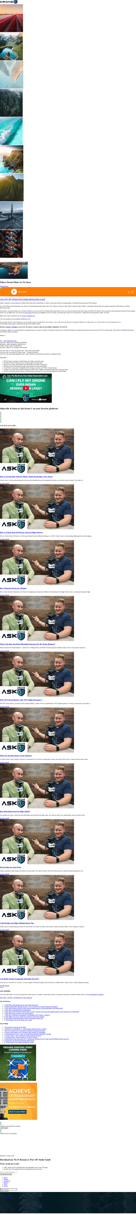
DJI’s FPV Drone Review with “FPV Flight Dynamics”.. (21, 700)
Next (6, 286)
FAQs (5, 1184)
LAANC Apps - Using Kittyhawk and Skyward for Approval (23, 1035)
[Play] (14, 291)
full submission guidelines (96, 994)
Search (6, 1186)
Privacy (8, 1198)
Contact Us (7, 1181)
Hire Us (6, 1182)
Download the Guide (6, 1174)
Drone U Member (11, 327)
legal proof (28, 312)
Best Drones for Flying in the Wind (15, 1027)
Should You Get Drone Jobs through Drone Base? (19, 1040)
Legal (7, 1197)
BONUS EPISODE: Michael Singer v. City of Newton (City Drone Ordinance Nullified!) (31, 1006)
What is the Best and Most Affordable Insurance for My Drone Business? (27, 644)
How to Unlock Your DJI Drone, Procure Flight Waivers (21, 532)
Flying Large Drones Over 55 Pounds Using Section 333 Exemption (25, 1032)
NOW (124, 330)
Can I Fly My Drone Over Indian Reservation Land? (22, 299)
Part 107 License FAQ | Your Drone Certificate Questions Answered (25, 1030)
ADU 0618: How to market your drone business (19, 1013)
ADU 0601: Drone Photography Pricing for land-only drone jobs (24, 1018)
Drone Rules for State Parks (10, 867)
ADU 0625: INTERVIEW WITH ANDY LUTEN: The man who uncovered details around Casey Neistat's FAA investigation (42, 1011)
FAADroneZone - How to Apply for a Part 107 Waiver (21, 1037)
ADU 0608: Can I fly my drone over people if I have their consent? (24, 1016)
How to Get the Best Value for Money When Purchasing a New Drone (26, 477)
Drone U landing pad (28, 316)
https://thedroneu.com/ (10, 341)
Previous (2, 286)
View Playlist (4, 1128)
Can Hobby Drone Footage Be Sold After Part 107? (19, 979)
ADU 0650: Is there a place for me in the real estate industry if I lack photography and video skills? (34, 1008)
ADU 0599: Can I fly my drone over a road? (19, 1020)
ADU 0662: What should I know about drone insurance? (21, 1005)
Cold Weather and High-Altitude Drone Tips (17, 923)
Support (6, 1179)
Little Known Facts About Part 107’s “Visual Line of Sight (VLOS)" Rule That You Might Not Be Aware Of (37, 1039)
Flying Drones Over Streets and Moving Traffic (20, 1042)
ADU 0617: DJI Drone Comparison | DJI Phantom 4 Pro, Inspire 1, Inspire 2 (27, 1015)
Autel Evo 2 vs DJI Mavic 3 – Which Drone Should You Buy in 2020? (26, 1029)
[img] (132, 292)
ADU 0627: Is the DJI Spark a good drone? (18, 1010)
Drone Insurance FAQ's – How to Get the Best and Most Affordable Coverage (28, 1034)
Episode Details (4, 483)
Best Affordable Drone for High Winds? (15, 811)
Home (5, 1177)
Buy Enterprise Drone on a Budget (13, 588)
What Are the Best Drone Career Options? (16, 756)
